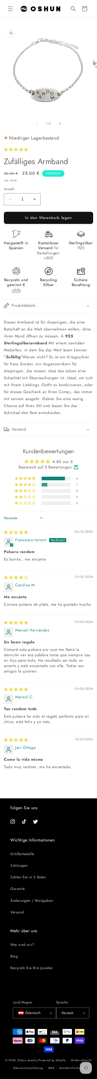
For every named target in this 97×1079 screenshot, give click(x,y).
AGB (51, 1068)
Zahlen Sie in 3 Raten (28, 877)
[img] (16, 532)
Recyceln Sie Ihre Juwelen (31, 967)
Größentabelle (22, 853)
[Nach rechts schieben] (60, 123)
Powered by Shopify (52, 1060)
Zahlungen (18, 865)
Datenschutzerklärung (28, 1068)
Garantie (17, 888)
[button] (10, 8)
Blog (14, 956)
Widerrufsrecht (81, 1060)
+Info (16, 290)
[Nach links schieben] (37, 123)
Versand (17, 912)
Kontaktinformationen (74, 1068)
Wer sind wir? (22, 944)
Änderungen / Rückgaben (31, 900)
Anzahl (9, 188)
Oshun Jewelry (28, 1060)
